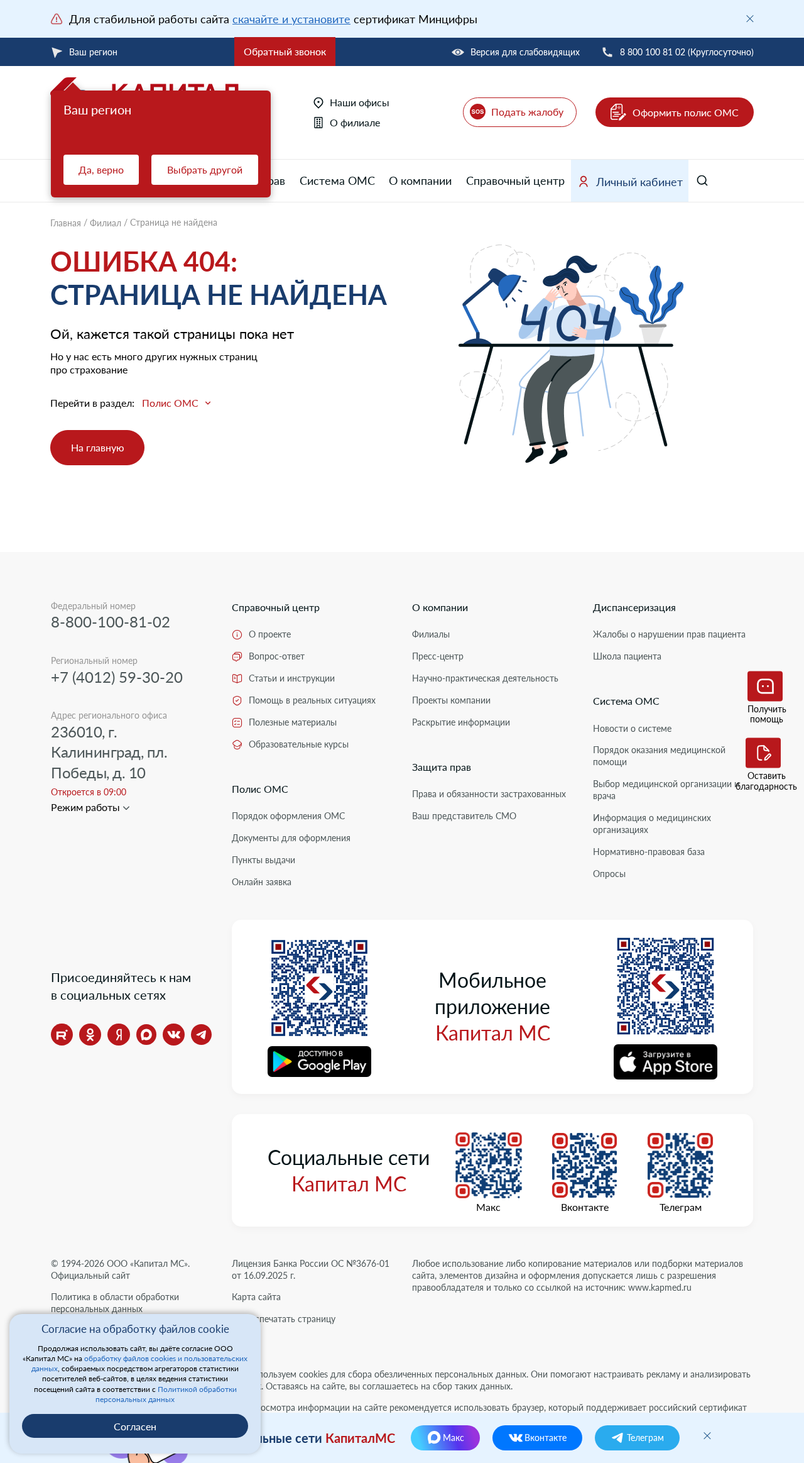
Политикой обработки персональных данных (166, 1394)
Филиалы (431, 634)
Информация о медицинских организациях (652, 823)
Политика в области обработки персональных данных (115, 1302)
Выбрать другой (204, 169)
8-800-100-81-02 (110, 621)
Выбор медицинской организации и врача (666, 789)
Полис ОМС (260, 789)
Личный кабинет (639, 182)
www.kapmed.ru (660, 1287)
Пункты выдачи (263, 859)
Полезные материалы (293, 722)
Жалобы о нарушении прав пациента (669, 634)
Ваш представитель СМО (464, 815)
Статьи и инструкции (292, 678)
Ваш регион (93, 52)
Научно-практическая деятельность (485, 678)
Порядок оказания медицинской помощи (659, 755)
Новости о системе (632, 728)
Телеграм (681, 1207)
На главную (97, 447)
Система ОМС (337, 180)
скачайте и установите (291, 19)
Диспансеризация (634, 607)
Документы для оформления (291, 837)
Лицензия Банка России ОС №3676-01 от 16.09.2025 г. (310, 1269)
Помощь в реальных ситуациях (312, 700)
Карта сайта (256, 1296)
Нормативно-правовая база (649, 851)
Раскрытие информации (461, 722)
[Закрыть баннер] (750, 19)
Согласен (135, 1426)
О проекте (270, 634)
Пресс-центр (438, 656)
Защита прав (441, 767)
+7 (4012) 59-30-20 (117, 677)
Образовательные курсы (299, 744)
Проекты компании (451, 700)
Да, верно (101, 169)
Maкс (488, 1207)
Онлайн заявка (261, 881)
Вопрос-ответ (277, 656)
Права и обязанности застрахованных (489, 793)
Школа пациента (627, 656)
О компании (420, 180)
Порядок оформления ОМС (288, 815)
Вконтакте (585, 1207)
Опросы (609, 873)
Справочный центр (515, 180)
